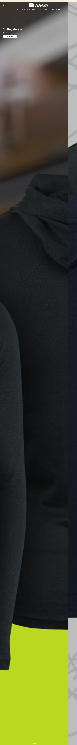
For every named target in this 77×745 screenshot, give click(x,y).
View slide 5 (43, 743)
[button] (3, 5)
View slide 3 (36, 743)
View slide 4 (40, 743)
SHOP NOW (10, 36)
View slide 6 (47, 743)
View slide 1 (29, 743)
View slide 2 (33, 743)
